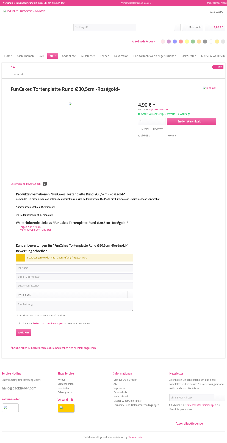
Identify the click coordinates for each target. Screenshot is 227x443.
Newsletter (63, 388)
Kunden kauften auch (40, 347)
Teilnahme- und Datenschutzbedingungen (136, 405)
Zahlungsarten (65, 392)
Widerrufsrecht (121, 396)
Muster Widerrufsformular (128, 400)
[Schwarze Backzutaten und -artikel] (205, 41)
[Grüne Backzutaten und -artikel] (193, 41)
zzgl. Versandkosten (158, 109)
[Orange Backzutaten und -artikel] (199, 41)
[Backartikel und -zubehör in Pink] (163, 41)
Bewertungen (35, 183)
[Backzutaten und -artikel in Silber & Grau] (223, 41)
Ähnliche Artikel (19, 347)
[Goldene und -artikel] (217, 41)
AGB (116, 384)
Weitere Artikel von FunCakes (35, 229)
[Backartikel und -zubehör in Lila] (169, 41)
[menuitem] (104, 29)
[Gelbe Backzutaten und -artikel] (187, 41)
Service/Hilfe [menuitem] (216, 12)
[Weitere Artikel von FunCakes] (209, 93)
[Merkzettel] (177, 27)
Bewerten (157, 129)
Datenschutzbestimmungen (48, 323)
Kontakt (62, 379)
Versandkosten (66, 384)
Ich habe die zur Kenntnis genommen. (55, 323)
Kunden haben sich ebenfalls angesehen (74, 347)
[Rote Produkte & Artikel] (181, 41)
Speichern (23, 332)
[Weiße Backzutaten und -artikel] (211, 41)
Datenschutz (120, 392)
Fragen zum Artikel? (30, 226)
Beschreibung (18, 183)
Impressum (119, 388)
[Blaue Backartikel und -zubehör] (175, 41)
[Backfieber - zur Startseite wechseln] (24, 30)
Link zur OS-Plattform (125, 379)
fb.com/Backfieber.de (189, 423)
